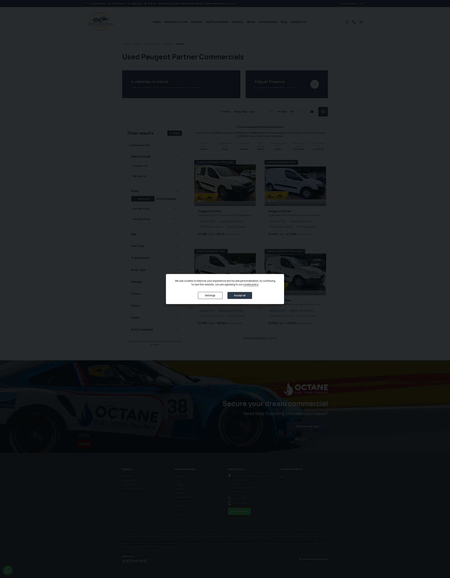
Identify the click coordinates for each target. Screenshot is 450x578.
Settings (210, 295)
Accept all (240, 295)
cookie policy (250, 284)
